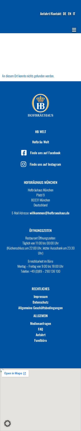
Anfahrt (40, 334)
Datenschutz (40, 302)
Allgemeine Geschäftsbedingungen (40, 307)
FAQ (40, 329)
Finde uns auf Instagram (45, 164)
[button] (74, 29)
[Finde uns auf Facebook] (24, 153)
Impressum (41, 296)
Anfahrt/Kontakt (50, 13)
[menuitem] (64, 13)
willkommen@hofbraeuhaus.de (49, 212)
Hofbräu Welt (40, 141)
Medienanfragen (40, 323)
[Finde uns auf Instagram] (23, 164)
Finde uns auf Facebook (45, 152)
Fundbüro (40, 340)
